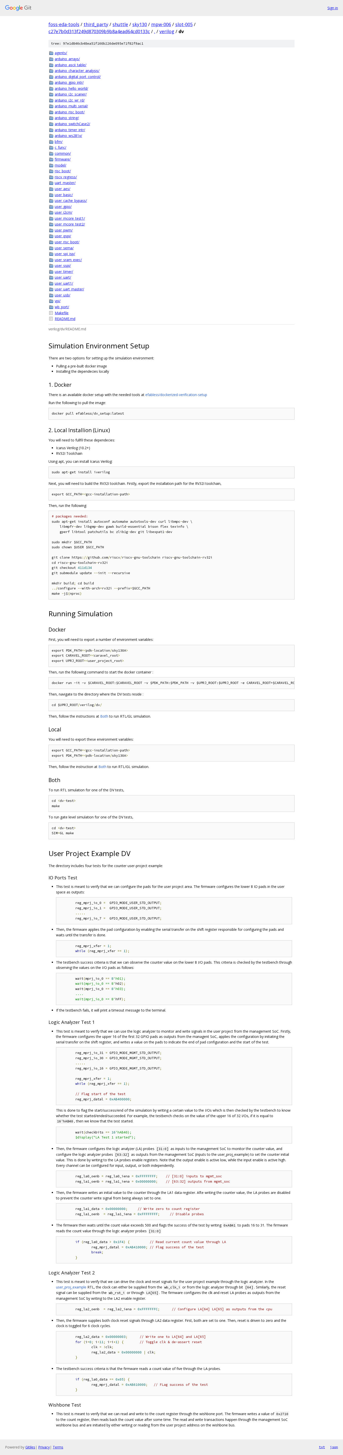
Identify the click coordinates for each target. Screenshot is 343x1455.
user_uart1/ (64, 283)
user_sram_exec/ (68, 259)
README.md (65, 318)
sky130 (139, 24)
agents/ (61, 52)
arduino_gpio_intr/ (69, 82)
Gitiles (30, 1447)
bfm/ (59, 141)
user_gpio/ (63, 206)
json (334, 1447)
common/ (63, 153)
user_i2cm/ (63, 212)
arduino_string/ (67, 117)
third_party (96, 24)
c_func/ (60, 147)
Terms (58, 1447)
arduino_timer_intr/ (70, 129)
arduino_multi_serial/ (71, 106)
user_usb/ (62, 295)
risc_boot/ (63, 171)
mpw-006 (161, 24)
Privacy (44, 1447)
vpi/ (58, 300)
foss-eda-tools (63, 24)
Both (104, 716)
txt (322, 1447)
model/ (60, 165)
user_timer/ (64, 271)
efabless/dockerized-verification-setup (176, 394)
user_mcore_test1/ (70, 218)
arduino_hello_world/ (71, 88)
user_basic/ (64, 194)
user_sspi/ (63, 265)
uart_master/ (65, 182)
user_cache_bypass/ (71, 200)
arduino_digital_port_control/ (78, 76)
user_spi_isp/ (65, 253)
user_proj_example (71, 1287)
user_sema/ (64, 248)
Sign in (332, 8)
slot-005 (184, 24)
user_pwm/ (64, 230)
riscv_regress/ (66, 177)
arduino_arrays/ (67, 58)
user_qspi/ (63, 236)
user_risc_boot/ (67, 242)
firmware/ (63, 159)
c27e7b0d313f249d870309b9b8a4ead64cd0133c (99, 31)
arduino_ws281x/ (68, 135)
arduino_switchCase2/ (72, 123)
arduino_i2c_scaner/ (71, 94)
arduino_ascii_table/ (70, 64)
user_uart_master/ (69, 289)
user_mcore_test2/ (70, 224)
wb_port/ (62, 306)
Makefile (62, 313)
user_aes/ (62, 188)
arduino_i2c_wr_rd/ (70, 100)
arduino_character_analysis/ (77, 70)
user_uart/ (63, 277)
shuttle (120, 24)
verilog (166, 31)
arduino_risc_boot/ (70, 112)
